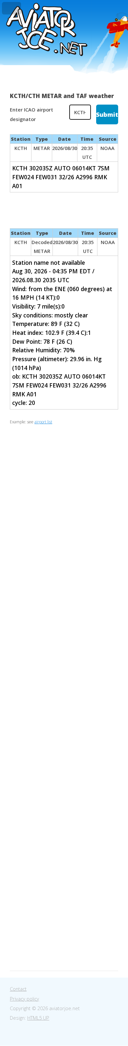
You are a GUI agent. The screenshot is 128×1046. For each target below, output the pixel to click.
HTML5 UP (38, 1017)
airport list (43, 422)
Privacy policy (24, 998)
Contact (18, 988)
